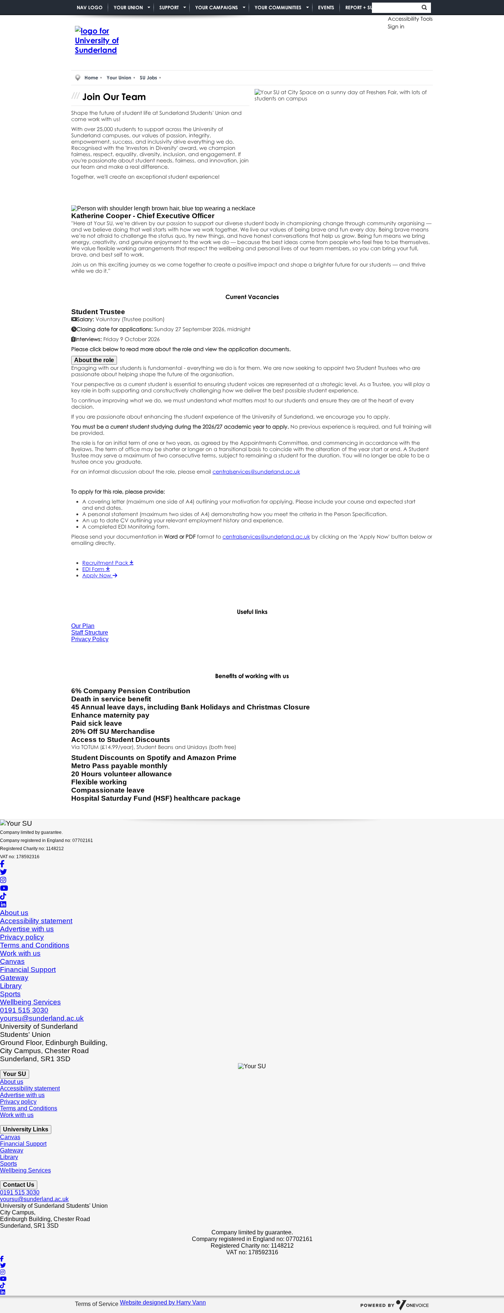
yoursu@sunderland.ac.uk (42, 1018)
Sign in (396, 26)
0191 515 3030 (24, 1010)
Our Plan (82, 626)
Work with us (20, 953)
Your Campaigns (216, 7)
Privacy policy (22, 937)
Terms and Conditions (34, 945)
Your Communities (278, 7)
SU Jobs (148, 77)
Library (11, 986)
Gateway (14, 978)
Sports (10, 994)
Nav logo (90, 7)
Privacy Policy (89, 639)
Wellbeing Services (30, 1002)
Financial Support (28, 969)
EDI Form (94, 569)
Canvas (12, 961)
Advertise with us (27, 929)
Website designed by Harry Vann (163, 1302)
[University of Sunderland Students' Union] (108, 40)
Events (326, 7)
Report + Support (366, 7)
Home (91, 77)
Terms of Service (97, 1304)
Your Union (128, 7)
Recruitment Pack (106, 563)
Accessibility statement (36, 921)
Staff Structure (89, 632)
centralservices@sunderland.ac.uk (256, 471)
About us (14, 913)
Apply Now (97, 575)
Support (169, 7)
